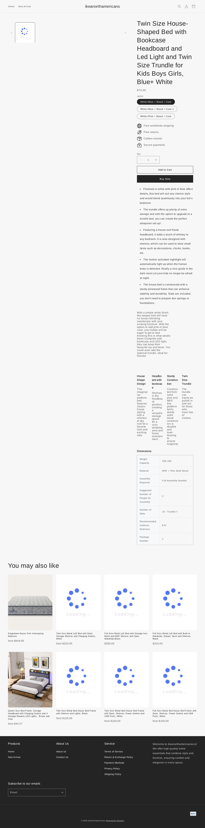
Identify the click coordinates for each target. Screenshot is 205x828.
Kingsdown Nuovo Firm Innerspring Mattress (25, 634)
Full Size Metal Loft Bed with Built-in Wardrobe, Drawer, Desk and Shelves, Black (172, 636)
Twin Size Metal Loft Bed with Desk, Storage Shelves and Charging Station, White (76, 636)
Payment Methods (114, 762)
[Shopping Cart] (193, 6)
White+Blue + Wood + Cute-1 (157, 109)
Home (11, 751)
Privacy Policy (112, 768)
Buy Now (165, 178)
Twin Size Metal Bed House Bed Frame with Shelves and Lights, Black (76, 712)
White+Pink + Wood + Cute (155, 116)
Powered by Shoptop (115, 821)
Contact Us (62, 757)
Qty (139, 154)
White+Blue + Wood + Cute (156, 102)
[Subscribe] (62, 792)
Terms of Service (113, 751)
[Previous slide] (11, 32)
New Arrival (14, 757)
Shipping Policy (112, 774)
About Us (61, 751)
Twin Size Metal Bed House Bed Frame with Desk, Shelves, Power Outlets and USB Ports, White (124, 713)
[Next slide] (125, 32)
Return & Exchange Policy (118, 757)
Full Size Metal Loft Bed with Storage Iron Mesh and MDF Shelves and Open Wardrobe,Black (125, 636)
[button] (179, 6)
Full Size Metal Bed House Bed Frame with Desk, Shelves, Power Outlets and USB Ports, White (175, 713)
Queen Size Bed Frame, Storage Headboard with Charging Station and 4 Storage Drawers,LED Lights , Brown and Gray (29, 715)
